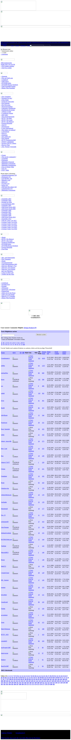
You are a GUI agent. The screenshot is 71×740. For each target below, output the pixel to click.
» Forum (3, 155)
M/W (14, 352)
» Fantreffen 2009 (6, 215)
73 (66, 677)
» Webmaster (4, 288)
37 (67, 676)
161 (2, 684)
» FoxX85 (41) (5, 183)
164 (10, 684)
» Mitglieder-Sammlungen (8, 165)
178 (43, 502)
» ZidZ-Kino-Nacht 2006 (8, 209)
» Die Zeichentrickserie (7, 116)
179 (43, 488)
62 (39, 622)
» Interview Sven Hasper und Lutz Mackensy (8, 270)
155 (43, 533)
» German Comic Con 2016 (9, 222)
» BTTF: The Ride (6, 118)
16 (39, 448)
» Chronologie (5, 131)
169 (22, 684)
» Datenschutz (5, 291)
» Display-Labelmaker (7, 141)
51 (39, 629)
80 (10, 679)
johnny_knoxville (6, 441)
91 (31, 679)
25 (44, 676)
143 (43, 546)
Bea (2, 456)
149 (38, 682)
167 (17, 684)
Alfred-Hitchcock (6, 495)
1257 (43, 365)
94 (42, 666)
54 (31, 677)
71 (62, 677)
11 (38, 515)
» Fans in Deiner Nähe (7, 167)
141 (39, 379)
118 (43, 608)
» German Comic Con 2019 (9, 225)
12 (20, 676)
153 (48, 682)
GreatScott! (4, 602)
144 (43, 539)
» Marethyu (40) (5, 180)
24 (39, 441)
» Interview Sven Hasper (8, 267)
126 (43, 580)
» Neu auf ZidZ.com (7, 78)
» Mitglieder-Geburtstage (8, 163)
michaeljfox (4, 373)
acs (2, 386)
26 (46, 676)
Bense (3, 560)
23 (41, 676)
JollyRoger (4, 415)
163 (43, 521)
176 (41, 684)
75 (1, 679)
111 (9, 681)
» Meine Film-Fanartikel (8, 88)
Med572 (3, 566)
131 (60, 681)
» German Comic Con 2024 (9, 229)
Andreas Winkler (6, 733)
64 (39, 365)
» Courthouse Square (7, 113)
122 (37, 681)
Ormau (3, 469)
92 (33, 679)
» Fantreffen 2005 (6, 205)
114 (17, 681)
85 (20, 679)
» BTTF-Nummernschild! (8, 140)
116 (43, 615)
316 (43, 435)
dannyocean (4, 653)
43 (10, 677)
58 (38, 677)
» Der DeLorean (5, 105)
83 (16, 679)
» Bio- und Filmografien (8, 257)
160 (66, 682)
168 (20, 684)
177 (43, 509)
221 (43, 469)
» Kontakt (4, 286)
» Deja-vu (4, 133)
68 (57, 677)
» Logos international (7, 128)
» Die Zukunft (5, 138)
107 (66, 679)
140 (43, 552)
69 (39, 373)
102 (53, 679)
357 (43, 408)
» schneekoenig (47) (7, 188)
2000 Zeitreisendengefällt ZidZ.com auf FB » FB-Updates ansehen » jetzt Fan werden (8, 65)
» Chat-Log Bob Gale (7, 272)
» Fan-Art (3, 168)
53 (29, 677)
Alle (23, 344)
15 (39, 415)
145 (28, 682)
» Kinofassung (5, 126)
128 (52, 681)
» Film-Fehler (5, 100)
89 (27, 679)
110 (7, 681)
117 (24, 681)
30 (39, 422)
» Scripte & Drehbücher (8, 242)
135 (2, 682)
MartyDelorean (5, 629)
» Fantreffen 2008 (6, 214)
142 (20, 682)
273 (43, 441)
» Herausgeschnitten (7, 106)
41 (39, 400)
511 (39, 358)
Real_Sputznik (5, 429)
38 (1, 677)
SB (21, 352)
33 (59, 676)
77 (5, 679)
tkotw (2, 379)
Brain (2, 483)
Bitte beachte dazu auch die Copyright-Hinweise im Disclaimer (20, 738)
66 (39, 641)
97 (39, 469)
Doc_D (3, 515)
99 (42, 647)
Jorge (2, 622)
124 (42, 681)
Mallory (3, 660)
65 (51, 677)
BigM (3, 408)
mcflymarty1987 (6, 647)
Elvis (2, 400)
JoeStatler (4, 502)
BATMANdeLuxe (6, 539)
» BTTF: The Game (6, 120)
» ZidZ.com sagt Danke (8, 294)
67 (55, 677)
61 (44, 677)
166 (15, 684)
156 (43, 527)
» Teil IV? (4, 125)
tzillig (2, 435)
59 (40, 677)
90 (39, 602)
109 (4, 681)
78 (7, 679)
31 (55, 676)
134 (68, 681)
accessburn (4, 615)
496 (43, 386)
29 (52, 676)
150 (41, 682)
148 (35, 682)
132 (63, 681)
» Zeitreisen (4, 135)
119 (39, 393)
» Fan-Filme (4, 249)
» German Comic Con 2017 (9, 224)
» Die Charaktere (6, 96)
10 (39, 476)
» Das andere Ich (6, 136)
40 (5, 677)
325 (43, 429)
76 (3, 679)
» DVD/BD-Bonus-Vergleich (9, 85)
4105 (43, 358)
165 (12, 684)
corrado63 (4, 641)
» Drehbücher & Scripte (8, 110)
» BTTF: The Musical (7, 121)
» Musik (3, 237)
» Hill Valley (4, 115)
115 (43, 622)
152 (46, 682)
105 (61, 679)
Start (12, 45)
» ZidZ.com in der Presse (8, 293)
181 (54, 684)
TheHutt (3, 546)
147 (33, 682)
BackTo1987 (5, 666)
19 (39, 456)
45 (14, 677)
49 (22, 677)
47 (18, 677)
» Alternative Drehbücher (8, 108)
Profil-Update (57, 352)
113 (14, 681)
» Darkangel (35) (6, 177)
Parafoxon (4, 422)
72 (64, 677)
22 (39, 676)
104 (58, 679)
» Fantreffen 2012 (6, 219)
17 (39, 580)
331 (43, 422)
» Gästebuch (4, 80)
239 (43, 456)
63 (47, 677)
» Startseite (4, 76)
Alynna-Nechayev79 (30, 328)
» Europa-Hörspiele (6, 123)
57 (36, 677)
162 (4, 684)
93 (39, 483)
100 (48, 679)
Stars (28, 45)
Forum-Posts (44, 352)
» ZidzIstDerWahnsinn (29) (9, 175)
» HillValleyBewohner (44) (9, 187)
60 (42, 677)
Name (3, 352)
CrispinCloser (5, 573)
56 (35, 677)
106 (63, 679)
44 (12, 677)
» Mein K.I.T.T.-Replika (8, 296)
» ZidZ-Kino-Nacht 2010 (8, 217)
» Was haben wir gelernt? (8, 130)
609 (43, 373)
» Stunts (3, 261)
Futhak (3, 608)
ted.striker (4, 595)
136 (43, 566)
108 (43, 629)
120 (32, 681)
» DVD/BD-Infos (6, 83)
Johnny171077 (5, 462)
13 (39, 527)
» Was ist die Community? (8, 157)
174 (43, 515)
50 (23, 677)
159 (64, 682)
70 (60, 677)
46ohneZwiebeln (6, 533)
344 (43, 415)
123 (43, 587)
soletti (3, 393)
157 (59, 682)
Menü (4, 45)
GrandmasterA (5, 358)
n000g (3, 365)
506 (43, 379)
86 (39, 408)
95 (42, 660)
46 (16, 677)
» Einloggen (4, 54)
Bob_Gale (4, 448)
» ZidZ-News (5, 81)
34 (61, 676)
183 (43, 476)
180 (51, 684)
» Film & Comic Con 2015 (8, 220)
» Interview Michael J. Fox (8, 266)
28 (50, 676)
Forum (17, 45)
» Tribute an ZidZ (6, 111)
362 (43, 393)
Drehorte (23, 45)
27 (39, 521)
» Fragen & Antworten (7, 101)
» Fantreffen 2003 (6, 199)
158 (61, 682)
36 (65, 676)
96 (40, 679)
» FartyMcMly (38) (6, 178)
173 (33, 684)
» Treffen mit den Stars (7, 274)
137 (7, 682)
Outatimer (4, 476)
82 (14, 679)
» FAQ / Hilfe (5, 170)
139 (12, 682)
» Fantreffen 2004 (6, 200)
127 (50, 681)
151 (43, 682)
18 (39, 587)
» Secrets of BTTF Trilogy (8, 143)
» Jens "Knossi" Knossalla (8, 146)
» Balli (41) (4, 182)
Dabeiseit (48, 352)
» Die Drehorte (5, 103)
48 (20, 677)
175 (38, 684)
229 (43, 462)
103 (43, 634)
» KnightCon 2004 (6, 202)
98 (44, 679)
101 (51, 679)
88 (25, 679)
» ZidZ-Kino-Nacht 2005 (8, 207)
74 (68, 677)
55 (33, 677)
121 (43, 595)
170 (25, 684)
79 (9, 679)
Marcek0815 (5, 552)
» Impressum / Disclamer (8, 289)
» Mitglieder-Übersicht (7, 162)
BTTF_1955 (5, 634)
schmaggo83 (5, 521)
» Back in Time (5, 145)
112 (12, 681)
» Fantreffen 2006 (6, 210)
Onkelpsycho (5, 488)
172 (30, 684)
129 (43, 573)
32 (57, 676)
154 (51, 682)
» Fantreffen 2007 (6, 212)
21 (39, 435)
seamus (3, 587)
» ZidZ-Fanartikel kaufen (8, 86)
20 (35, 676)
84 (18, 679)
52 (27, 677)
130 (58, 681)
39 (39, 573)
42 (9, 677)
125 (45, 681)
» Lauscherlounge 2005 (8, 204)
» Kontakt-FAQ (5, 284)
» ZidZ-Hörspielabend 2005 (9, 264)
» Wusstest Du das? (6, 98)
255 (43, 448)
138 (43, 560)
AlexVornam (5, 527)
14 (24, 676)
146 (30, 682)
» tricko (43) (4, 185)
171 (28, 684)
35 (39, 502)
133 (65, 681)
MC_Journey (5, 580)
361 (43, 400)
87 (23, 679)
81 (12, 679)
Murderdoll (4, 509)
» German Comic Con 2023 (9, 227)
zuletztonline (64, 352)
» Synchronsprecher (6, 262)
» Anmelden (4, 158)
